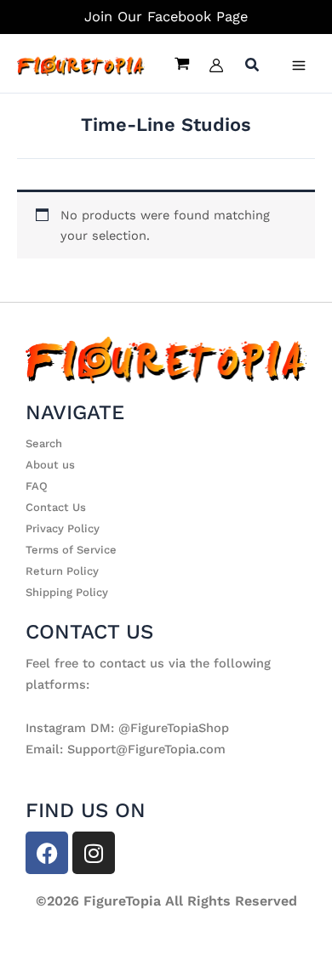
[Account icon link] (216, 65)
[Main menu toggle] (299, 65)
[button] (252, 67)
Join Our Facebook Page (166, 17)
